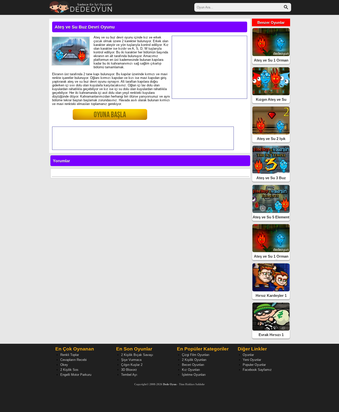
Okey (64, 365)
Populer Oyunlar (254, 365)
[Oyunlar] (81, 7)
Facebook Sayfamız (257, 370)
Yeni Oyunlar (252, 360)
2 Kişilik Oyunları (194, 360)
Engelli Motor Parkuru (75, 375)
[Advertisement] (209, 67)
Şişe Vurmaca (131, 360)
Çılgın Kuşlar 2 (131, 365)
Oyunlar (248, 355)
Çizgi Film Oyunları (195, 355)
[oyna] (98, 116)
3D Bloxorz (129, 370)
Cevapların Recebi (73, 360)
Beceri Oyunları (193, 365)
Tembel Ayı (129, 375)
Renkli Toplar (69, 355)
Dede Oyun (169, 384)
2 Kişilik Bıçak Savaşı (137, 355)
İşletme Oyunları (194, 375)
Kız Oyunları (191, 370)
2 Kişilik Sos (69, 370)
